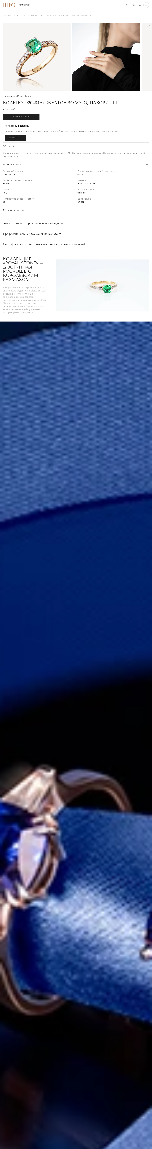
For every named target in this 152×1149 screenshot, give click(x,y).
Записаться (15, 138)
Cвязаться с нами (21, 117)
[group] (37, 56)
